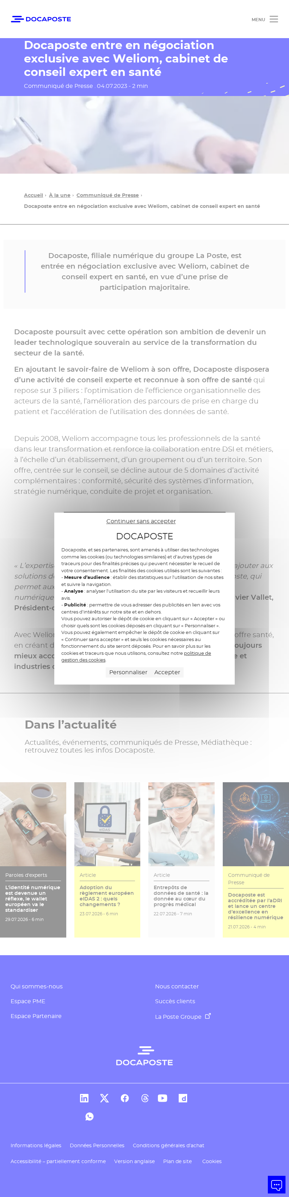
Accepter (167, 672)
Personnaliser (128, 672)
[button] (276, 1184)
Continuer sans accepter (141, 521)
